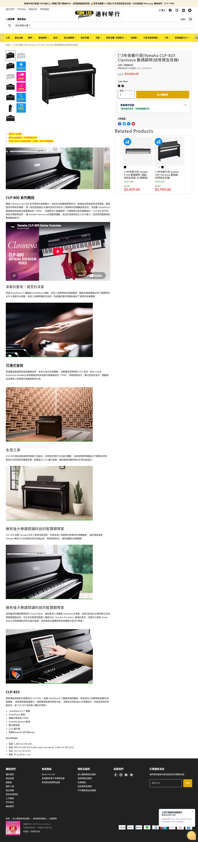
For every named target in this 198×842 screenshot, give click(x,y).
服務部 (9, 782)
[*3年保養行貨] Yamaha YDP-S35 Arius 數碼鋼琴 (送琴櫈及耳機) (167, 175)
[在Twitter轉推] (124, 124)
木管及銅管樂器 (150, 37)
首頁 (8, 45)
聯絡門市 (145, 108)
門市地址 (21, 9)
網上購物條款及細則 (87, 774)
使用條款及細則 (85, 778)
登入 (163, 10)
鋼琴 (30, 37)
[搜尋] (9, 25)
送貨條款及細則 (85, 786)
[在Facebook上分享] (119, 124)
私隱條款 (82, 782)
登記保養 (10, 790)
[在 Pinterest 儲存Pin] (133, 124)
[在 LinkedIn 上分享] (128, 124)
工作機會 (10, 798)
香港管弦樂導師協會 (51, 782)
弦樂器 (134, 37)
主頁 (8, 37)
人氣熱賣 (10, 19)
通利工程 (10, 786)
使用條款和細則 (39, 818)
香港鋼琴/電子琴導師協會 (53, 778)
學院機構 (44, 9)
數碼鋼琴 (43, 37)
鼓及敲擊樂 (69, 37)
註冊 (188, 783)
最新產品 (21, 19)
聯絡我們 (10, 806)
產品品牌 (19, 37)
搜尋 (8, 818)
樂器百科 (33, 9)
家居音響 (85, 37)
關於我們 (10, 9)
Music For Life (48, 774)
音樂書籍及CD (181, 37)
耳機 (98, 37)
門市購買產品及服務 (87, 790)
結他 (55, 37)
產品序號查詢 (12, 794)
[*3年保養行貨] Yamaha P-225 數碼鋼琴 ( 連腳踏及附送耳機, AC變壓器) (136, 175)
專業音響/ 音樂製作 (115, 37)
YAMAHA (128, 65)
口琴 (166, 37)
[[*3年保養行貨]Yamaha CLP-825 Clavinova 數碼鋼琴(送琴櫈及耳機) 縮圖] (10, 56)
